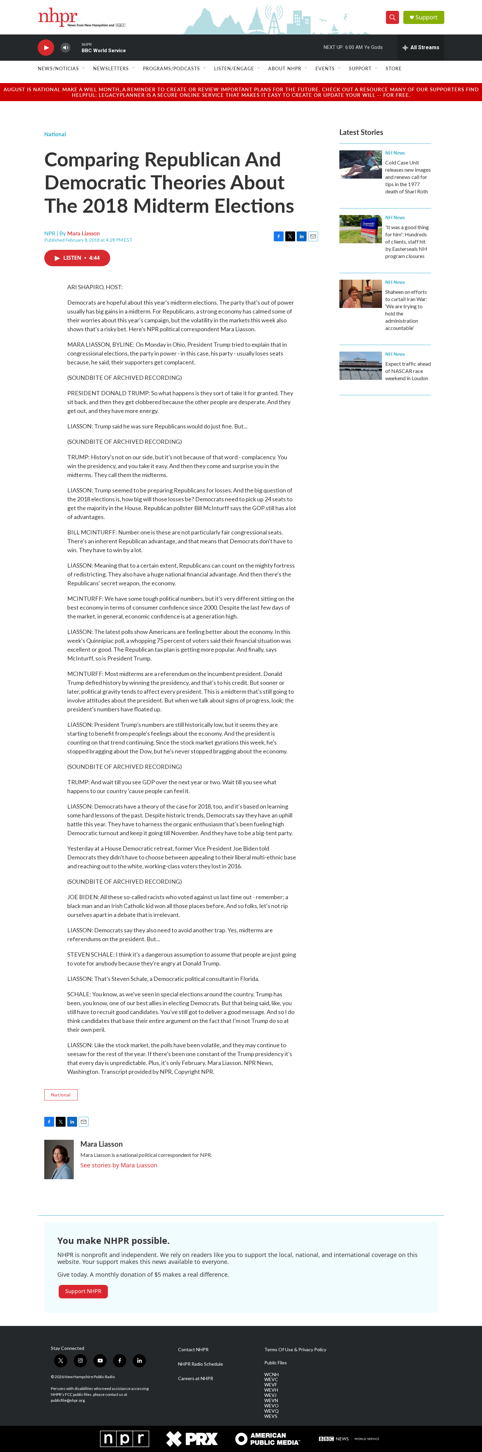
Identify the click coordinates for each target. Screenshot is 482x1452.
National (55, 134)
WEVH (271, 1390)
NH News (395, 152)
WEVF (270, 1384)
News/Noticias (58, 68)
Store (394, 68)
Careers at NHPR (195, 1378)
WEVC (271, 1379)
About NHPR (284, 68)
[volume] (65, 47)
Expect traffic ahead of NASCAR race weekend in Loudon (408, 370)
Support (426, 17)
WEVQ (271, 1411)
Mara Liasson (83, 233)
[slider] (76, 47)
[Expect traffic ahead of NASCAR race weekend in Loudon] (360, 366)
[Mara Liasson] (59, 1159)
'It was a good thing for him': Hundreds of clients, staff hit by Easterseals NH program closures (407, 241)
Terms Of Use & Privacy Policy (295, 1349)
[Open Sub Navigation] (84, 68)
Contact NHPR (193, 1349)
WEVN (271, 1400)
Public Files (275, 1362)
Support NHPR (83, 1291)
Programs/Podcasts (171, 68)
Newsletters (111, 68)
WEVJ (270, 1395)
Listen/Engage (234, 68)
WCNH (271, 1374)
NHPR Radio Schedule (200, 1364)
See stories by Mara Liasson (118, 1165)
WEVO (271, 1405)
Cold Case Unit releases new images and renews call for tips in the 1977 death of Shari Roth (408, 176)
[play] (46, 48)
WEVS (270, 1416)
